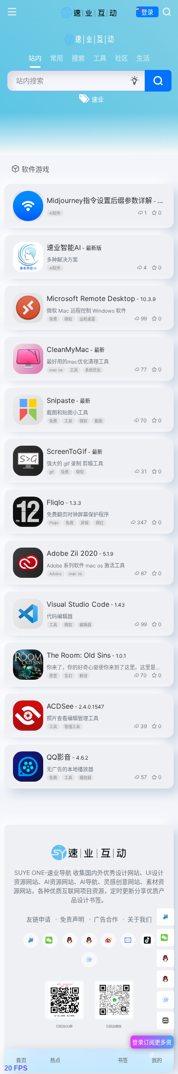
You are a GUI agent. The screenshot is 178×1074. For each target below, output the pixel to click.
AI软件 (54, 213)
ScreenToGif (74, 451)
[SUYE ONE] (89, 12)
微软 (68, 319)
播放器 (85, 777)
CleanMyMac (76, 349)
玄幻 (68, 675)
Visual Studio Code (86, 604)
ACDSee (75, 706)
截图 (98, 420)
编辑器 (85, 624)
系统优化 (93, 370)
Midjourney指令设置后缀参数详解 (105, 200)
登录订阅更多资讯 (152, 1044)
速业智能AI (74, 247)
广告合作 (106, 919)
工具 (74, 370)
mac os (56, 370)
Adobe (55, 573)
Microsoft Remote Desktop (101, 298)
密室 (53, 675)
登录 (147, 12)
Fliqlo (64, 502)
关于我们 (139, 919)
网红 (100, 522)
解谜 (83, 675)
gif (51, 471)
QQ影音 (67, 757)
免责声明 (72, 919)
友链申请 (38, 919)
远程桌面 (87, 319)
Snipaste (68, 400)
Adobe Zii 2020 (80, 553)
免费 (53, 319)
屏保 (85, 522)
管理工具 (72, 726)
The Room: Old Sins (86, 655)
